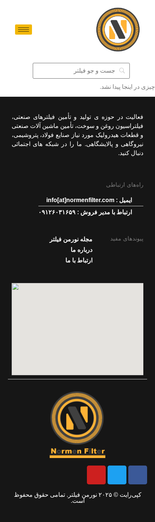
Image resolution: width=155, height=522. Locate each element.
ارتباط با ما (79, 260)
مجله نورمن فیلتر (71, 239)
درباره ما (82, 250)
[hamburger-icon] (23, 29)
